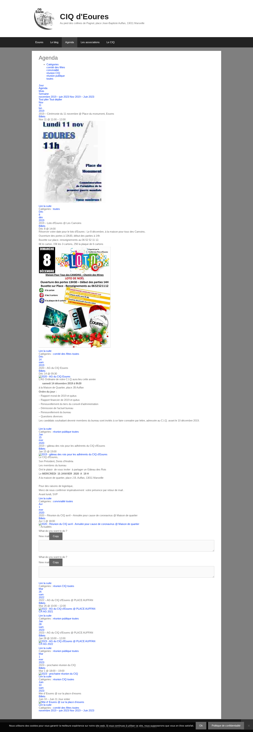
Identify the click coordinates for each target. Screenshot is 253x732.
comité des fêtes (55, 67)
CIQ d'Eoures (84, 16)
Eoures (39, 42)
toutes (49, 78)
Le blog (54, 42)
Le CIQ (111, 42)
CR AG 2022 (46, 643)
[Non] (248, 725)
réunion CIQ (53, 72)
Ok (201, 725)
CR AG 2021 (46, 611)
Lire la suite (45, 206)
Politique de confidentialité (226, 725)
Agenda (69, 42)
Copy (56, 536)
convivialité (52, 70)
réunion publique (55, 75)
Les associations (90, 42)
